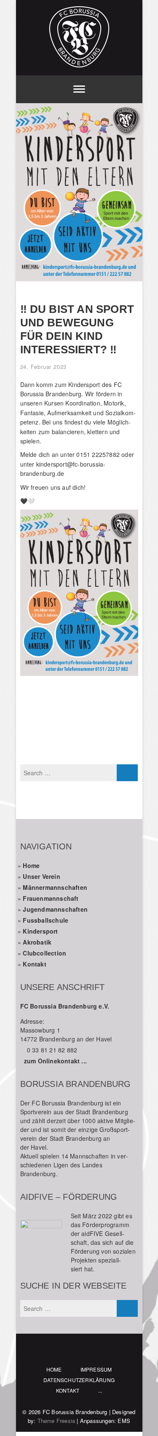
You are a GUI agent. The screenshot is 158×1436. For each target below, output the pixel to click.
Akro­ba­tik (37, 942)
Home (31, 865)
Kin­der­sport (40, 931)
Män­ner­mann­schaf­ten (55, 887)
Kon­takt (34, 964)
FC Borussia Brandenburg (75, 1412)
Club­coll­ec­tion (44, 953)
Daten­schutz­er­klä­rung (79, 1379)
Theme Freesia (56, 1421)
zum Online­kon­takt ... (55, 1061)
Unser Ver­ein (41, 876)
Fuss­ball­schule (45, 920)
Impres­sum (96, 1369)
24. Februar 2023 (43, 367)
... (100, 1390)
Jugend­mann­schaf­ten (55, 909)
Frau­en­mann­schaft (50, 898)
